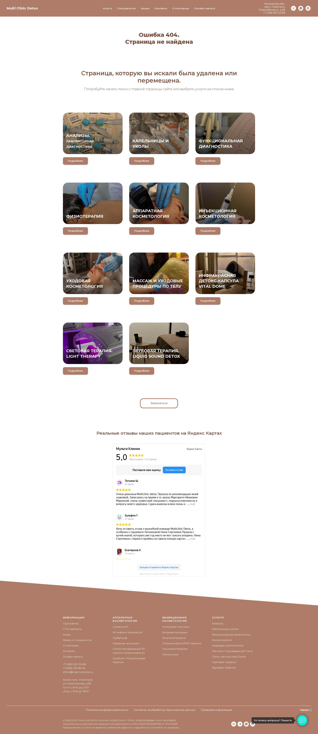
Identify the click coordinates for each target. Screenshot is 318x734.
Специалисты (126, 8)
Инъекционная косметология (174, 619)
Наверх (304, 709)
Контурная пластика (175, 626)
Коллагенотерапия (174, 648)
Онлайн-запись (204, 8)
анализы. (80, 141)
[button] (159, 403)
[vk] (233, 724)
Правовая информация (216, 709)
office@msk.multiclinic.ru (78, 672)
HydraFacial (120, 637)
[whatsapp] (300, 8)
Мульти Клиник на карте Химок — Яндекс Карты (159, 574)
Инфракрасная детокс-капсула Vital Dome (219, 281)
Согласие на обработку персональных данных (164, 709)
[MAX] (252, 724)
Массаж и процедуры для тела (232, 651)
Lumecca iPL (121, 626)
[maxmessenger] (308, 8)
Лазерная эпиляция (126, 643)
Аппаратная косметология (125, 619)
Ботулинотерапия (174, 637)
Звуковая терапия (224, 667)
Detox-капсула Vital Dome (229, 656)
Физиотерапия (84, 216)
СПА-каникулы (72, 629)
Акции (145, 8)
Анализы (217, 623)
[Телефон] (293, 8)
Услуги (107, 8)
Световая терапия (224, 662)
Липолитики (170, 654)
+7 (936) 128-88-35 (74, 668)
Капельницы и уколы (225, 629)
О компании (180, 8)
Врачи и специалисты (77, 640)
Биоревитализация (175, 632)
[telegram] (240, 724)
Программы (71, 623)
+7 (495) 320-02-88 (274, 12)
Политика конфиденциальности (107, 709)
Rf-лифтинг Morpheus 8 (127, 632)
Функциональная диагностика (231, 634)
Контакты (161, 8)
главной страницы (146, 89)
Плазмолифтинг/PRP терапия (181, 643)
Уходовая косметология (227, 645)
